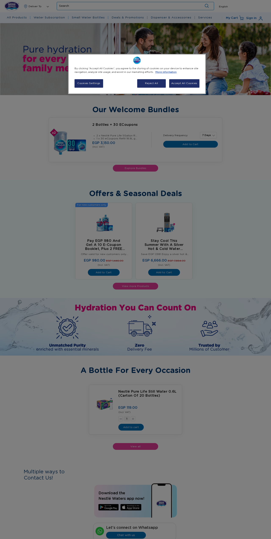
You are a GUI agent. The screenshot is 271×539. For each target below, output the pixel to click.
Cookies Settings (88, 83)
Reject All (151, 83)
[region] (137, 74)
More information (166, 72)
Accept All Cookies (184, 83)
